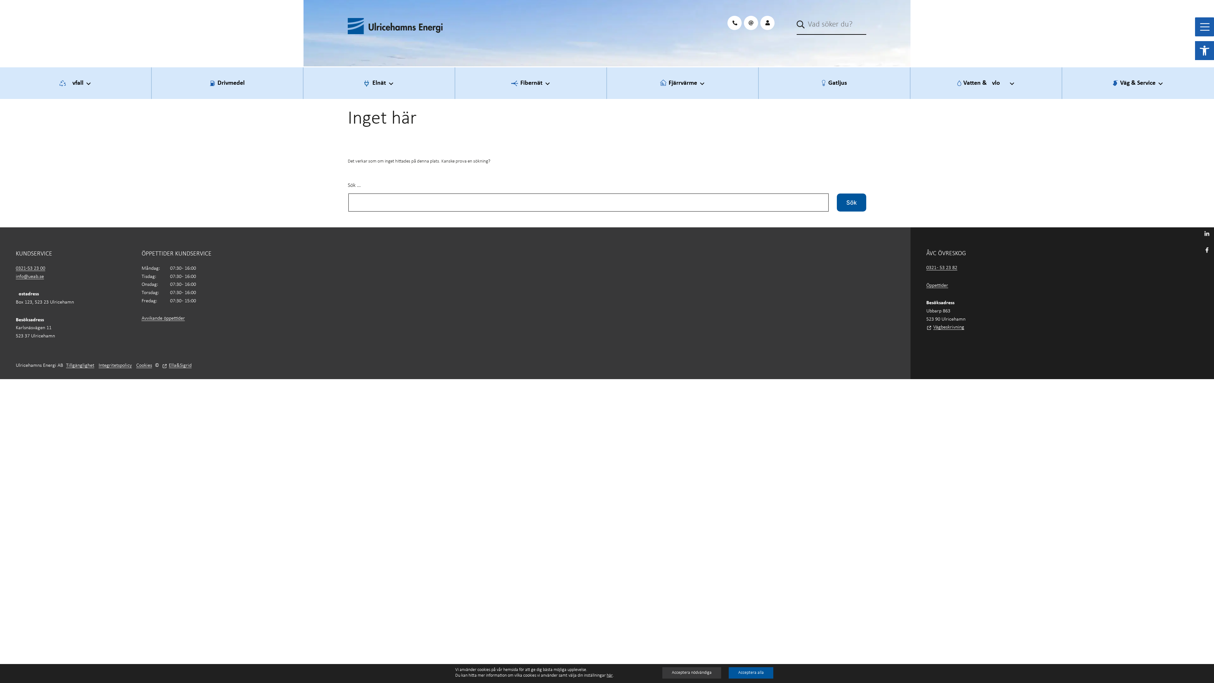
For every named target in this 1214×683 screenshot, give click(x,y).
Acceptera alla (751, 672)
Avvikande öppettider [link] (163, 318)
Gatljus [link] (837, 83)
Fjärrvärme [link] (683, 83)
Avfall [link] (76, 83)
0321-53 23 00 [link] (30, 268)
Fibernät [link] (531, 83)
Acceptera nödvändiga (692, 672)
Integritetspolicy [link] (115, 365)
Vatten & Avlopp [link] (985, 83)
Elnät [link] (379, 83)
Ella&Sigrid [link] (180, 365)
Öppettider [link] (937, 285)
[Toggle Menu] (1205, 27)
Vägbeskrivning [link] (948, 327)
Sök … (354, 185)
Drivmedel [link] (231, 83)
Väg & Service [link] (1138, 83)
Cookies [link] (144, 365)
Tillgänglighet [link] (80, 365)
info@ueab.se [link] (30, 276)
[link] (1204, 50)
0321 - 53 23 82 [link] (941, 267)
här (610, 675)
